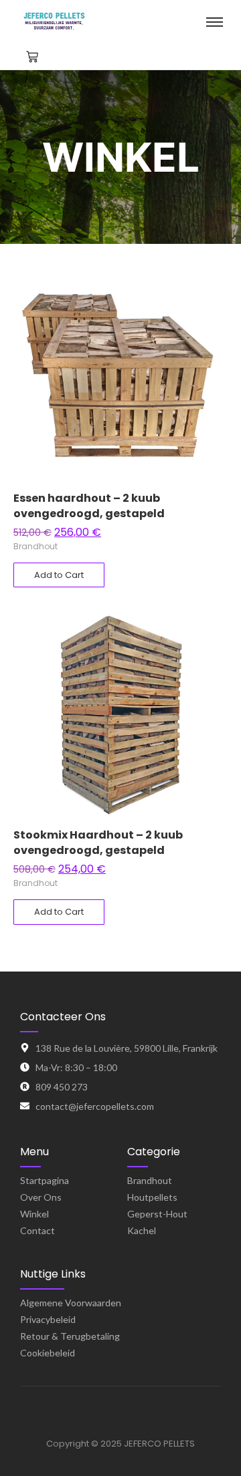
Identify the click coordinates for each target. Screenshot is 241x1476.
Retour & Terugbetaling (70, 1336)
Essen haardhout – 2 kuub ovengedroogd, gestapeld (89, 505)
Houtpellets (152, 1197)
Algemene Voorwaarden (70, 1302)
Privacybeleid (48, 1319)
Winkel (34, 1213)
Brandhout (35, 546)
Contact (37, 1230)
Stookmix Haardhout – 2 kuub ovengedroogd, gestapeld (98, 842)
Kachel (141, 1230)
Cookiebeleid (47, 1352)
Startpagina (44, 1180)
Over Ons (41, 1197)
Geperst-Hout (157, 1213)
